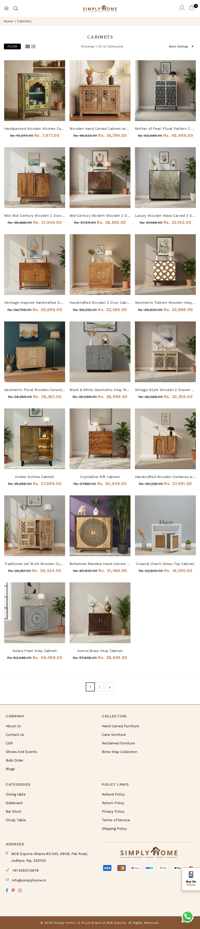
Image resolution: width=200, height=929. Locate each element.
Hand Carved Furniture (120, 726)
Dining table (16, 794)
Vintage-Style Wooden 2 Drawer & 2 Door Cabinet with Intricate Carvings (165, 390)
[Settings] (182, 8)
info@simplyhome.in (29, 880)
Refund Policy (113, 794)
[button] (191, 879)
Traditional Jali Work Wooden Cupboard (34, 564)
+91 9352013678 (25, 870)
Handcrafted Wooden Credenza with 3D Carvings (165, 477)
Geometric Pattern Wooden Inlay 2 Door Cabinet (165, 303)
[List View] (33, 46)
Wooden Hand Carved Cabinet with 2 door (100, 129)
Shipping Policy (114, 829)
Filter (12, 46)
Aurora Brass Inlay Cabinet (100, 651)
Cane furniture (114, 735)
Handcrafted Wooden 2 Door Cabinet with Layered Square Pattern (100, 303)
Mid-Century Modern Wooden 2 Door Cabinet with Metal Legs (100, 216)
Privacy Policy (113, 811)
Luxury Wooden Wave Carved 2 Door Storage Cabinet (165, 216)
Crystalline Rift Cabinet (100, 477)
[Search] (15, 8)
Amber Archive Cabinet (34, 477)
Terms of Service (116, 820)
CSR (9, 743)
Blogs (10, 769)
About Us (13, 726)
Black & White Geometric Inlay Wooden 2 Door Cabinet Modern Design (100, 390)
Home (8, 21)
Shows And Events (21, 752)
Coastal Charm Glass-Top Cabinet (165, 564)
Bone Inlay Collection (119, 752)
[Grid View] (27, 46)
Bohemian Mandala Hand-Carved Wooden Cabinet (100, 564)
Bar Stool (13, 811)
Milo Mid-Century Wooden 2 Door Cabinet (34, 216)
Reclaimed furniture (118, 743)
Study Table (16, 820)
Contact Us (15, 735)
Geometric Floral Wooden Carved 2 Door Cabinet (34, 390)
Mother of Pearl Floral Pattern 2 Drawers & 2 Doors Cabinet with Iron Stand (165, 129)
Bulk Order (14, 760)
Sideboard (14, 803)
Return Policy (113, 803)
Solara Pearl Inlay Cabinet (34, 651)
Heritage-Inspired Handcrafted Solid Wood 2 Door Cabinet (34, 303)
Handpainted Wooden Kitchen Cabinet (34, 129)
